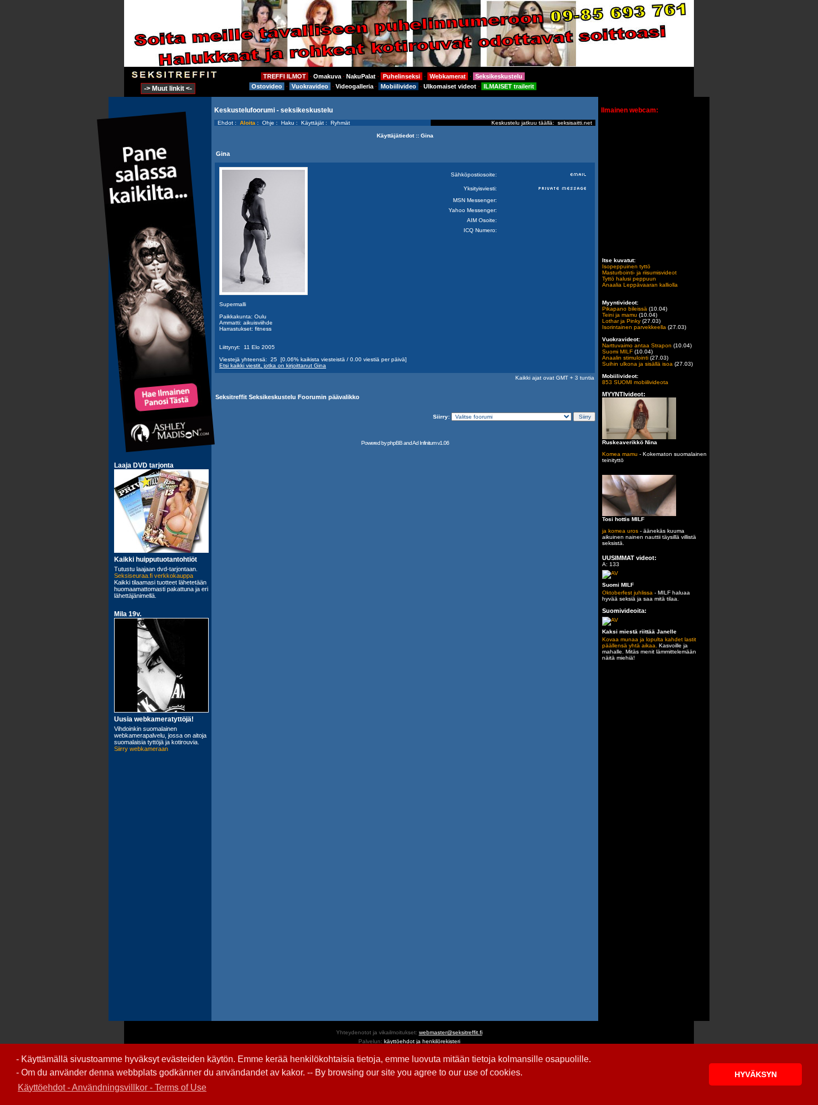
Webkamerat (447, 76)
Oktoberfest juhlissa (627, 593)
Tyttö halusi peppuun (629, 279)
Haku (287, 123)
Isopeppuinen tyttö (626, 266)
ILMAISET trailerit (509, 86)
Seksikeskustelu (499, 76)
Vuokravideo (310, 86)
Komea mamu (620, 454)
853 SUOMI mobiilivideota (635, 382)
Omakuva (327, 76)
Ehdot (225, 123)
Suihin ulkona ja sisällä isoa (637, 364)
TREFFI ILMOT (285, 76)
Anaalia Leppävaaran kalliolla (640, 285)
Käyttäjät (312, 123)
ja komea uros (620, 531)
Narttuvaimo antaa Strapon (637, 345)
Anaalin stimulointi (625, 358)
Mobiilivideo (398, 86)
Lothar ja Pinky (621, 321)
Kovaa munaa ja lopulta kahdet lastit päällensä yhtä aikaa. (649, 642)
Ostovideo (267, 86)
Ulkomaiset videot (449, 86)
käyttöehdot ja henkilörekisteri (422, 1041)
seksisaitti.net (575, 123)
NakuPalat (361, 76)
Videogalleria (354, 86)
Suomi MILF (617, 351)
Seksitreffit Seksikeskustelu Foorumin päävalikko (287, 397)
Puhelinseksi (401, 76)
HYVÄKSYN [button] (756, 1074)
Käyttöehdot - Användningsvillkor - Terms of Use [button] (112, 1087)
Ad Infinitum (424, 443)
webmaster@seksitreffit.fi (450, 1032)
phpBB (394, 443)
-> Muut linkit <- (168, 88)
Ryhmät (340, 123)
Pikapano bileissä (624, 309)
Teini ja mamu (619, 315)
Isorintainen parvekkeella (634, 327)
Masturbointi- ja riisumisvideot (639, 272)
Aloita (247, 123)
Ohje (268, 123)
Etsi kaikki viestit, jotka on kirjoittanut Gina (272, 365)
